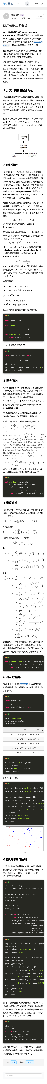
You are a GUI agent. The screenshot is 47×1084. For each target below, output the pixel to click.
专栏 (18, 3)
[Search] (27, 3)
